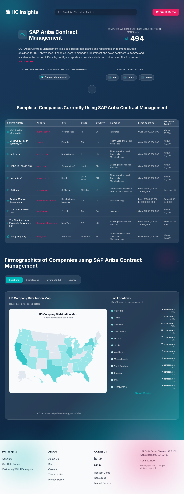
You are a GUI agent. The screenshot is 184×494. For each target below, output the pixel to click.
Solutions (7, 458)
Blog (50, 464)
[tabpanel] (92, 355)
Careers (52, 469)
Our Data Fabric (11, 464)
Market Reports (102, 483)
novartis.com (43, 178)
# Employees (32, 280)
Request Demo (166, 12)
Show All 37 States (143, 393)
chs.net (40, 142)
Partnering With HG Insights (17, 469)
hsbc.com (41, 166)
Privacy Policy (56, 479)
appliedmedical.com (46, 200)
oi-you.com (42, 190)
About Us (53, 458)
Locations (14, 280)
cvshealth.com (43, 131)
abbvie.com (42, 154)
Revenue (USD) (53, 280)
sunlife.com (42, 211)
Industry (72, 280)
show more (26, 61)
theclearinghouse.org (47, 223)
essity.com (41, 236)
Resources (100, 477)
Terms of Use (55, 474)
